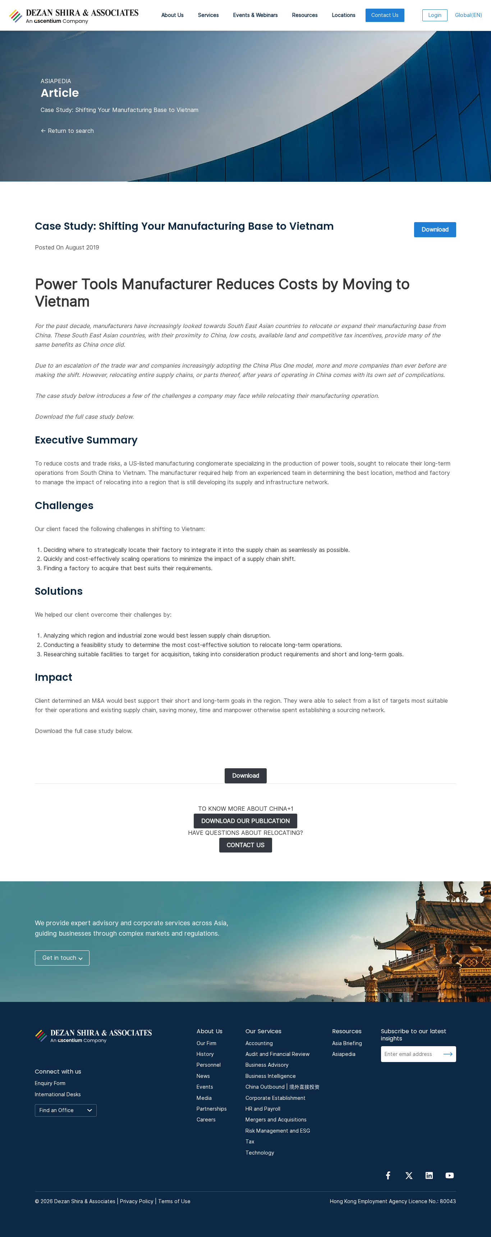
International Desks (58, 1094)
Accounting (259, 1043)
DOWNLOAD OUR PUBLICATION (245, 821)
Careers (206, 1120)
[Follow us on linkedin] (429, 1174)
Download (435, 229)
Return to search (67, 130)
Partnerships (212, 1109)
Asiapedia (343, 1054)
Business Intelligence (271, 1076)
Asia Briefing (347, 1043)
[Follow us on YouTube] (449, 1174)
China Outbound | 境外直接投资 (283, 1087)
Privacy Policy (136, 1201)
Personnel (209, 1065)
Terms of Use (174, 1201)
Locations (343, 15)
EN (468, 15)
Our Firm (206, 1043)
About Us (172, 15)
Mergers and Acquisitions (276, 1120)
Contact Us (385, 15)
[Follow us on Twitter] (408, 1174)
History (205, 1054)
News (203, 1076)
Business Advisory (267, 1065)
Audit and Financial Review (277, 1054)
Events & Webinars (255, 15)
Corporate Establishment (276, 1098)
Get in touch (59, 957)
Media (204, 1098)
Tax (250, 1141)
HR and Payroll (263, 1109)
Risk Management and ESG (278, 1131)
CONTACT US (246, 845)
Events (205, 1087)
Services (208, 15)
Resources (305, 15)
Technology (260, 1153)
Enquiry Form (50, 1083)
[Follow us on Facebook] (388, 1174)
